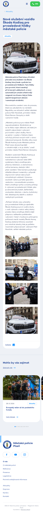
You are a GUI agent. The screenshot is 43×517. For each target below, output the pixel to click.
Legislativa (7, 476)
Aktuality (6, 486)
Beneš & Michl (25, 509)
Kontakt (6, 496)
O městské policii (9, 465)
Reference (6, 469)
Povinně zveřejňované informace (15, 479)
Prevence (6, 472)
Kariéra (5, 493)
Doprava (6, 489)
